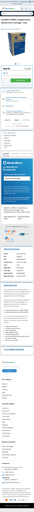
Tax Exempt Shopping (9, 455)
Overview (5, 154)
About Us (5, 384)
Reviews (4, 387)
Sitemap (4, 398)
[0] (26, 8)
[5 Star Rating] (10, 232)
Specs (24, 153)
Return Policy (6, 430)
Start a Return (6, 419)
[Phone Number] (22, 8)
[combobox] (17, 13)
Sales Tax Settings (7, 446)
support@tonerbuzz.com (12, 482)
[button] (10, 239)
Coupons (5, 389)
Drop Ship (5, 457)
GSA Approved (6, 449)
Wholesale (5, 452)
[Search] (30, 13)
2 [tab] (18, 64)
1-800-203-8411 (9, 472)
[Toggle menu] (30, 8)
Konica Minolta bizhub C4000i (10, 217)
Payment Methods (7, 428)
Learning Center (7, 395)
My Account (5, 411)
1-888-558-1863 (9, 475)
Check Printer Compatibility (11, 29)
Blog (3, 392)
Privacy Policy (6, 433)
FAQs (3, 422)
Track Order (5, 416)
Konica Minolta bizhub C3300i (23, 217)
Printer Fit (16, 153)
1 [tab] (15, 64)
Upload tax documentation (22, 126)
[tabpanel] (17, 47)
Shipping (5, 425)
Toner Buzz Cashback (9, 414)
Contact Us (5, 408)
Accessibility (5, 436)
